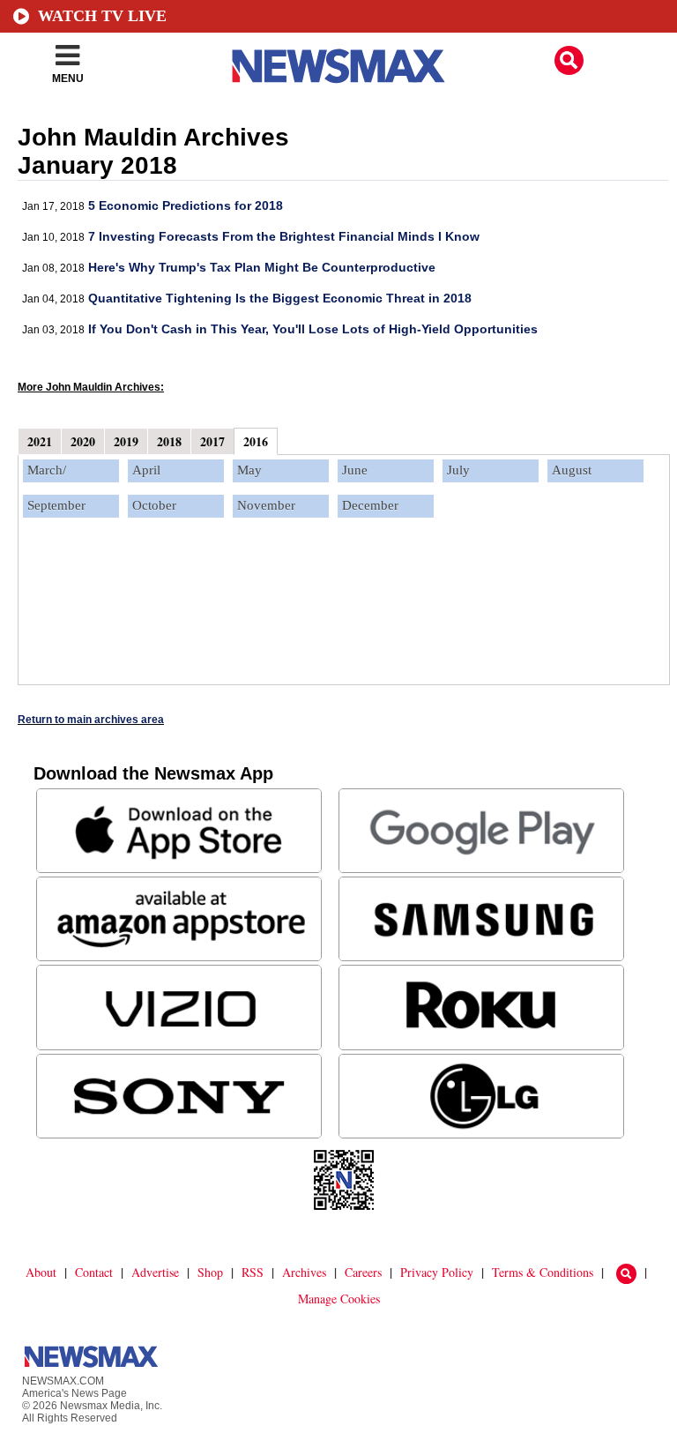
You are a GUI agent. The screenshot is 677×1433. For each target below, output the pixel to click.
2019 (126, 441)
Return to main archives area (91, 719)
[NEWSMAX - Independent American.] (338, 66)
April (146, 470)
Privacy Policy (436, 1272)
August (571, 470)
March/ (46, 470)
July (458, 470)
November (266, 505)
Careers (363, 1272)
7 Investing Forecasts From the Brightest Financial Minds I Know (284, 236)
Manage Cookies (339, 1298)
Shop (210, 1272)
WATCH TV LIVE (102, 16)
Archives (304, 1272)
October (154, 505)
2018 (169, 441)
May (249, 470)
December (370, 505)
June (355, 470)
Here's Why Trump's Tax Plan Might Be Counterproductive (261, 267)
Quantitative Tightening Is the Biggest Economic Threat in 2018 (280, 298)
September (56, 505)
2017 (212, 441)
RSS (253, 1272)
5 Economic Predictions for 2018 (185, 205)
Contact (94, 1272)
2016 (255, 441)
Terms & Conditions (542, 1272)
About (41, 1272)
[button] (569, 60)
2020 (83, 441)
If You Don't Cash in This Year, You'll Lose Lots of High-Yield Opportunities (313, 329)
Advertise (155, 1272)
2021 (39, 441)
